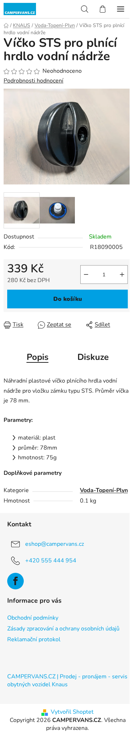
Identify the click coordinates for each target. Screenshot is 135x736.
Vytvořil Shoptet (72, 712)
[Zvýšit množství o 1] (122, 275)
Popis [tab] (38, 357)
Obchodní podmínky (32, 618)
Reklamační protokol (33, 639)
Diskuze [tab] (93, 357)
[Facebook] (15, 581)
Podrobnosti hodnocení (33, 81)
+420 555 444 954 (50, 561)
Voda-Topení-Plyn (104, 490)
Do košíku (67, 299)
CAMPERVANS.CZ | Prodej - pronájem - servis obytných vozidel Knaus (67, 680)
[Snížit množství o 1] (86, 275)
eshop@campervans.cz (54, 544)
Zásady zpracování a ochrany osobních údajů (63, 629)
